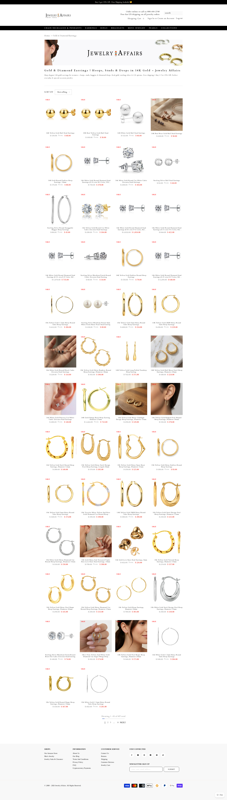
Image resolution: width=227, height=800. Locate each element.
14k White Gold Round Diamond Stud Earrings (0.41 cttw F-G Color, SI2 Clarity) (131, 229)
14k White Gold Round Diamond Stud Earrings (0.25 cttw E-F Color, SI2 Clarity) (167, 276)
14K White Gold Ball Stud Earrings (131, 133)
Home (47, 35)
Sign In (151, 18)
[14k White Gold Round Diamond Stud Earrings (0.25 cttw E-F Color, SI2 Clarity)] (167, 257)
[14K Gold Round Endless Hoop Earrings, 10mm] (60, 162)
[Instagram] (138, 755)
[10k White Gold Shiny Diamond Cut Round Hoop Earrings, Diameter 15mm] (60, 541)
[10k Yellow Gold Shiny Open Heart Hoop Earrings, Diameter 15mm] (131, 446)
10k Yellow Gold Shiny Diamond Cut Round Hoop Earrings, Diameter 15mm (96, 608)
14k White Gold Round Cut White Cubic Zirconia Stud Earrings (131, 181)
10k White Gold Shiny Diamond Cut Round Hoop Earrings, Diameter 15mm (60, 561)
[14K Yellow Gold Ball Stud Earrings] (60, 114)
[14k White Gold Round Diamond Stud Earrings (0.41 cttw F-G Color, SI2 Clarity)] (131, 209)
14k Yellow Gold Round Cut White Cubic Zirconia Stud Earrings (95, 229)
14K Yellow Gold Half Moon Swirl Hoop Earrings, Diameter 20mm (167, 371)
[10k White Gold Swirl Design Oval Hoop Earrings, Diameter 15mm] (167, 589)
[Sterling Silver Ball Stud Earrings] (167, 162)
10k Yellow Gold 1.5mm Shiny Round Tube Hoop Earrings (60, 323)
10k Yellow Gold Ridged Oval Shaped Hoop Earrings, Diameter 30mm (166, 418)
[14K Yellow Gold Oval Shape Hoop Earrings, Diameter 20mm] (131, 636)
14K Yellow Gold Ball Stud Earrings (60, 133)
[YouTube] (157, 755)
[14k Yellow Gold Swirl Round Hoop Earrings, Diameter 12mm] (60, 446)
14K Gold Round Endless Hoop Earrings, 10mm (60, 181)
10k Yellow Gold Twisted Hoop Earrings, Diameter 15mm (167, 561)
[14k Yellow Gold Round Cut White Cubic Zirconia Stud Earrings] (96, 209)
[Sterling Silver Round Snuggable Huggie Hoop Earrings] (60, 209)
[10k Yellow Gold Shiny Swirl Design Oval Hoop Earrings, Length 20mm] (96, 446)
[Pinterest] (144, 755)
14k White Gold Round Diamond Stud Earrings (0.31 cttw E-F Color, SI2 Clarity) (60, 276)
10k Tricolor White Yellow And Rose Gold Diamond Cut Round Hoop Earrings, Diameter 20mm (95, 513)
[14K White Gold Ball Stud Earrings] (131, 114)
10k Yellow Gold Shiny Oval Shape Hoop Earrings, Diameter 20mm (60, 608)
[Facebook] (131, 755)
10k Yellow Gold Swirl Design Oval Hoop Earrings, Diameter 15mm (167, 513)
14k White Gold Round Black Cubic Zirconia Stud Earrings (60, 371)
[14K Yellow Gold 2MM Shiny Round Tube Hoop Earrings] (167, 304)
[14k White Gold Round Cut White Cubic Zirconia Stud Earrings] (131, 162)
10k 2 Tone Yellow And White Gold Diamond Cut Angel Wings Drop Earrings (96, 655)
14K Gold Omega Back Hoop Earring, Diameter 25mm (95, 418)
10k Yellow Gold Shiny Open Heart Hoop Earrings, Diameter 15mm (131, 466)
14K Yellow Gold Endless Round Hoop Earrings (131, 276)
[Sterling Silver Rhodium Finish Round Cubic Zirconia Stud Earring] (96, 257)
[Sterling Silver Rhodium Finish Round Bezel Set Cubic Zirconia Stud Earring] (60, 636)
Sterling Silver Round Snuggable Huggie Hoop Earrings (60, 229)
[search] (173, 13)
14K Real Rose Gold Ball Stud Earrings (166, 133)
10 (118, 722)
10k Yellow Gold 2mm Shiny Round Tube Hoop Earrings (60, 513)
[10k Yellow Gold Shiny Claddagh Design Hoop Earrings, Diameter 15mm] (131, 399)
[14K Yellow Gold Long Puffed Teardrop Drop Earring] (131, 351)
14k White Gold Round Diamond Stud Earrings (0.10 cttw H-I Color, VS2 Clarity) (96, 181)
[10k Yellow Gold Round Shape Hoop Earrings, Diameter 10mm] (60, 684)
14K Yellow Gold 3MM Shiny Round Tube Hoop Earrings (131, 513)
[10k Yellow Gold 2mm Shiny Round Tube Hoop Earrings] (60, 494)
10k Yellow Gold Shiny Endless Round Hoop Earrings (166, 466)
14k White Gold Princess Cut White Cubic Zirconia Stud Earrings (60, 418)
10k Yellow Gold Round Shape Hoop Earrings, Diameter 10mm (60, 703)
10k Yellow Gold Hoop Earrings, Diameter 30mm (131, 608)
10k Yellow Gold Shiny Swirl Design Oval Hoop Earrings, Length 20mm (95, 466)
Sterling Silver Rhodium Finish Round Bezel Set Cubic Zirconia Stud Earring (60, 655)
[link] (113, 52)
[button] (63, 92)
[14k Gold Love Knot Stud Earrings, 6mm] (131, 541)
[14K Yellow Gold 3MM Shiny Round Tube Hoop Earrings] (131, 494)
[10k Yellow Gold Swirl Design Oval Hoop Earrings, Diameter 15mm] (167, 494)
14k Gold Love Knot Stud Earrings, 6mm (131, 560)
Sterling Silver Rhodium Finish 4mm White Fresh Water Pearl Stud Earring (95, 323)
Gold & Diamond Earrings (65, 35)
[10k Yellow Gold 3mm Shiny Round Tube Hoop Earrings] (131, 304)
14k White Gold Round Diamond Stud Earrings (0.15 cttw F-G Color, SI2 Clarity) (167, 229)
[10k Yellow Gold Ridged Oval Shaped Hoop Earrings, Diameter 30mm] (167, 399)
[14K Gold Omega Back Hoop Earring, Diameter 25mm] (96, 399)
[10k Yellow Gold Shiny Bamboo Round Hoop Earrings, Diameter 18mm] (96, 351)
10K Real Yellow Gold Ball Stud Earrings (96, 134)
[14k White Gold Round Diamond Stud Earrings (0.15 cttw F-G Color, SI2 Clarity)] (167, 209)
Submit (171, 769)
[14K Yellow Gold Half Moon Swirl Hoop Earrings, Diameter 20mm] (167, 351)
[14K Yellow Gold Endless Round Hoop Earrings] (131, 257)
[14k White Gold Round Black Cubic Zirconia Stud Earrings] (60, 351)
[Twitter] (163, 755)
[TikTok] (150, 755)
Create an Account (165, 18)
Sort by (48, 92)
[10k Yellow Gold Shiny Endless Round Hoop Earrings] (167, 446)
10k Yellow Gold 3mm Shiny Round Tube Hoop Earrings (131, 323)
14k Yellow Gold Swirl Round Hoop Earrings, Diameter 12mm (60, 466)
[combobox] (172, 13)
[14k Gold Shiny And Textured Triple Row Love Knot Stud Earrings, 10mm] (96, 541)
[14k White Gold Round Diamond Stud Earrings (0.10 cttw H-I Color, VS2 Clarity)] (96, 162)
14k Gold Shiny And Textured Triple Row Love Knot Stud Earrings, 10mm (95, 561)
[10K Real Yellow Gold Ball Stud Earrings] (96, 114)
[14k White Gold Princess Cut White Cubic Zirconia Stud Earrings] (60, 399)
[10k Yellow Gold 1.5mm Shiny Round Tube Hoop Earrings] (60, 304)
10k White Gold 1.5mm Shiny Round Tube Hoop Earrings (95, 703)
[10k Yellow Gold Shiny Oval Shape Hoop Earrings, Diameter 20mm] (60, 589)
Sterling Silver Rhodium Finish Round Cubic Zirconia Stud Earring (96, 276)
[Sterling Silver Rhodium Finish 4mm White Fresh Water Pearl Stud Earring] (96, 304)
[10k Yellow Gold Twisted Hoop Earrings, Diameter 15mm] (167, 541)
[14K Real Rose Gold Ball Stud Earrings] (167, 114)
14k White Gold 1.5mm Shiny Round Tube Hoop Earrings (166, 655)
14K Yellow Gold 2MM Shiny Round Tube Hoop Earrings (166, 323)
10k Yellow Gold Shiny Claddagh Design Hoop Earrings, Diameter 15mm (131, 418)
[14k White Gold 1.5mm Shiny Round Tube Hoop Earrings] (167, 636)
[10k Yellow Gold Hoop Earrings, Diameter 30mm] (131, 589)
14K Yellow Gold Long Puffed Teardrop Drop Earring (131, 371)
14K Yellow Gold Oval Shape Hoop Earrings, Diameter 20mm (131, 655)
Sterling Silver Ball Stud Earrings (166, 180)
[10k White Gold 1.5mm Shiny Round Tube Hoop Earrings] (96, 684)
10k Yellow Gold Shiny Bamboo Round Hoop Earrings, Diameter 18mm (95, 371)
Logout (179, 18)
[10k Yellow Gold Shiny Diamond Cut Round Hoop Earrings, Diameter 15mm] (96, 589)
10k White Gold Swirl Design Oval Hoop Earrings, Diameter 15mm (167, 608)
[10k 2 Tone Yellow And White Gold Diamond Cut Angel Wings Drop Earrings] (96, 636)
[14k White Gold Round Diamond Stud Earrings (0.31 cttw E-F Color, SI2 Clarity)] (60, 257)
